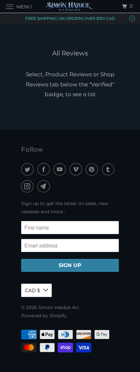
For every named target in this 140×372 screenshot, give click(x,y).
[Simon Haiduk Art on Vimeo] (77, 169)
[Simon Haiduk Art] (70, 6)
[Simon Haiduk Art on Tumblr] (109, 169)
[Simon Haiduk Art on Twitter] (28, 169)
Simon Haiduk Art (58, 307)
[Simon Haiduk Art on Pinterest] (93, 169)
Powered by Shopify (44, 316)
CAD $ (32, 290)
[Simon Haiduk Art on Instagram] (28, 186)
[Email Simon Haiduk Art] (44, 186)
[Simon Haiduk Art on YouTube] (60, 169)
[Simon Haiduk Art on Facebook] (44, 169)
